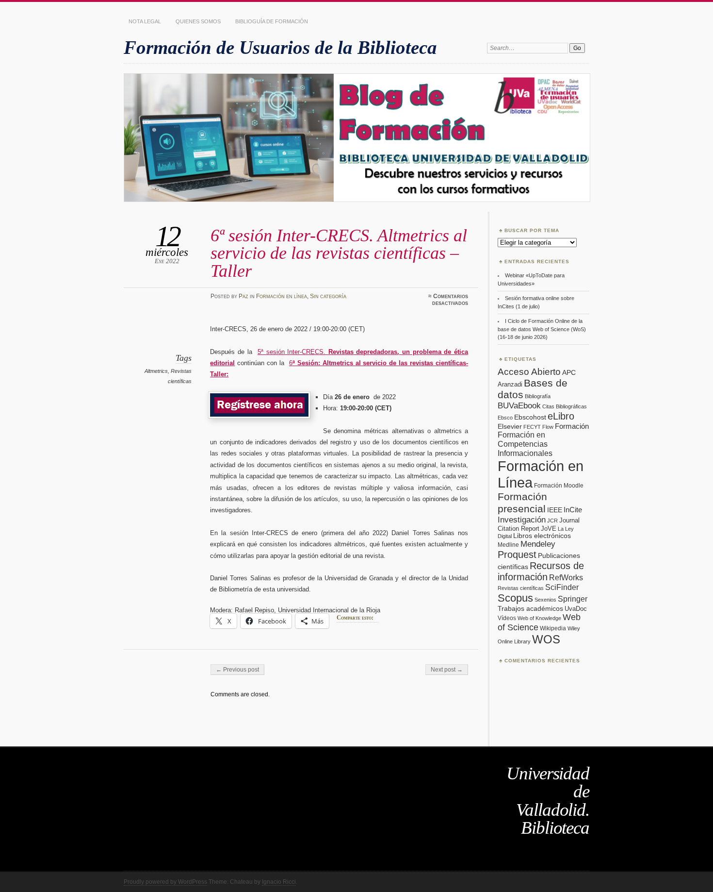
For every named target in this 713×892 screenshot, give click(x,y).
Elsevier (510, 426)
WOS (546, 639)
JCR (552, 520)
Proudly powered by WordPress (165, 881)
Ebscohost (530, 417)
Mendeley (537, 544)
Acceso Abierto (529, 372)
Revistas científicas (521, 588)
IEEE (554, 510)
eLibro (561, 416)
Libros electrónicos (542, 535)
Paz (243, 296)
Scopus (515, 598)
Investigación (522, 519)
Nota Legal (145, 21)
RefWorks (566, 577)
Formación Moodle (558, 485)
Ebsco (505, 418)
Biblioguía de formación (271, 21)
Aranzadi (510, 384)
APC (569, 372)
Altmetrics (156, 371)
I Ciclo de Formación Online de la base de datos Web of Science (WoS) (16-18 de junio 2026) (542, 329)
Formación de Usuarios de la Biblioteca (280, 47)
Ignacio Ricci (279, 881)
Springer (572, 599)
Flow (547, 427)
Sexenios (545, 600)
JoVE (548, 528)
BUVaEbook (519, 405)
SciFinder (562, 587)
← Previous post (237, 669)
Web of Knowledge (539, 618)
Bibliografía (538, 396)
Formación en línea (281, 296)
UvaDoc (576, 608)
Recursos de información (541, 571)
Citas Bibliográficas (564, 406)
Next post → (447, 669)
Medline (508, 544)
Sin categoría (328, 296)
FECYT (532, 427)
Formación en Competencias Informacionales (525, 443)
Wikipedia (553, 628)
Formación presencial (522, 503)
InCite (573, 509)
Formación (572, 426)
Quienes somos (198, 21)
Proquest (517, 554)
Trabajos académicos (530, 608)
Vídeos (507, 618)
